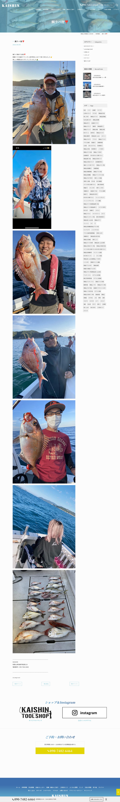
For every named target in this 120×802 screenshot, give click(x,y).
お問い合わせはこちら (106, 5)
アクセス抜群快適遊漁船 (89, 233)
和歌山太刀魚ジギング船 (89, 246)
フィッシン (86, 223)
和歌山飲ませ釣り (94, 194)
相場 (103, 297)
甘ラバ (94, 304)
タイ (92, 223)
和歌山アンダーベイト (89, 281)
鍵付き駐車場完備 (88, 278)
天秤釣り (93, 132)
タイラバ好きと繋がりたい (90, 184)
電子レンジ (95, 239)
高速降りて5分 (94, 191)
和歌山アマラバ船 (98, 171)
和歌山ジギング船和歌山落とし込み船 (92, 271)
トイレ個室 (98, 200)
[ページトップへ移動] (106, 799)
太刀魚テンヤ (101, 307)
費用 (99, 297)
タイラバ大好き (102, 207)
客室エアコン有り (88, 265)
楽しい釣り (86, 116)
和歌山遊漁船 (103, 116)
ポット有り (92, 187)
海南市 (94, 126)
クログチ (86, 301)
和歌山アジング (87, 129)
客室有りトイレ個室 (95, 262)
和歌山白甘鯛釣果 (88, 252)
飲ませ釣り (93, 307)
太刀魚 (85, 145)
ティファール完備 (98, 252)
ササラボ (95, 113)
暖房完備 (86, 284)
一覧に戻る (46, 684)
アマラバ (95, 139)
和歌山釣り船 (102, 113)
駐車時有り (100, 145)
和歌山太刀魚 (87, 149)
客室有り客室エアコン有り (90, 268)
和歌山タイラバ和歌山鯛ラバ (90, 207)
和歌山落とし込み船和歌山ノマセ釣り (92, 259)
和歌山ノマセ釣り (98, 152)
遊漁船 (85, 297)
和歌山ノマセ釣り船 (88, 291)
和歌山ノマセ (93, 284)
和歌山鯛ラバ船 (87, 158)
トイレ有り (86, 262)
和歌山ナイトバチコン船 (98, 175)
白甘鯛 (104, 304)
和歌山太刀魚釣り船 (101, 246)
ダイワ (103, 213)
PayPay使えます (87, 119)
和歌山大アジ (98, 220)
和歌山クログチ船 (88, 288)
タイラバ (86, 58)
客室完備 (98, 294)
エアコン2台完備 (96, 275)
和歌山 (103, 294)
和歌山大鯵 (102, 129)
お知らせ (86, 52)
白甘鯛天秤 (86, 155)
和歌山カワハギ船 (102, 284)
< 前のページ (17, 684)
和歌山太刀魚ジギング (89, 161)
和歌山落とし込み (96, 136)
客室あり (86, 187)
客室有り (94, 142)
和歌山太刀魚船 (87, 239)
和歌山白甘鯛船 (87, 175)
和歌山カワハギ (100, 132)
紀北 (85, 110)
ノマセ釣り (101, 149)
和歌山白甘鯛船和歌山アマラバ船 (91, 226)
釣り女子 (86, 210)
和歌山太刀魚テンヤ (97, 158)
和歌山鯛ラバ (101, 126)
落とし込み (86, 307)
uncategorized (16, 677)
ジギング (86, 55)
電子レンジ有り (100, 187)
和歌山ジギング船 (101, 165)
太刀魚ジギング (87, 113)
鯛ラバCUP (87, 61)
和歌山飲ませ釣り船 (95, 236)
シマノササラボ (95, 229)
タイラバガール (96, 213)
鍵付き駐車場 (101, 184)
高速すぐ (86, 194)
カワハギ (86, 310)
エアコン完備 (98, 291)
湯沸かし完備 (87, 181)
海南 (85, 304)
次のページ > (74, 684)
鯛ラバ (99, 304)
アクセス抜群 (87, 142)
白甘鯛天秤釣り (99, 161)
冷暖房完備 (99, 142)
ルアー (97, 301)
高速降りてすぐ (95, 123)
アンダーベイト (87, 275)
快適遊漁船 (96, 168)
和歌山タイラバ (94, 116)
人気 (96, 297)
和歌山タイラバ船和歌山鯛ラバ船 (91, 204)
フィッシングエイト (100, 197)
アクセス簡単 (102, 191)
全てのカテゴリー (89, 46)
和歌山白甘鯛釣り (88, 168)
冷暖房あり (86, 191)
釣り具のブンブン (88, 255)
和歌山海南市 (87, 136)
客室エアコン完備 (100, 281)
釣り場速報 (99, 181)
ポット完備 (99, 255)
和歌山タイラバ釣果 (88, 242)
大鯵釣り (92, 210)
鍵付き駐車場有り (100, 217)
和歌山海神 (96, 265)
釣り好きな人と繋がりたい (97, 155)
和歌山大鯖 (95, 129)
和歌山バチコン (87, 213)
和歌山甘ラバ (87, 123)
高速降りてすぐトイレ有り (100, 288)
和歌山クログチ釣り (88, 178)
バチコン (98, 210)
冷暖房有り (86, 236)
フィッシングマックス (89, 200)
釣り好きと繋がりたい (89, 197)
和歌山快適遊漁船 (88, 171)
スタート (104, 136)
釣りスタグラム (92, 145)
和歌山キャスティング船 (89, 217)
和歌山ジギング (87, 126)
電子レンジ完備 (98, 178)
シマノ (89, 110)
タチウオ (92, 301)
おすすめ (91, 297)
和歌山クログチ (87, 139)
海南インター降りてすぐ (89, 165)
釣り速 (93, 181)
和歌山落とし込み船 (88, 220)
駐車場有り (94, 149)
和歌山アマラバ (102, 139)
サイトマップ (88, 790)
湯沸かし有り (99, 233)
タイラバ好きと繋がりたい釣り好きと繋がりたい (95, 249)
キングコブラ (87, 229)
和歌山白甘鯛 (96, 119)
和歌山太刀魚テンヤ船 (89, 294)
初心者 (89, 304)
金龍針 (94, 110)
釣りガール (86, 132)
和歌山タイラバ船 (88, 152)
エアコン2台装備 (97, 278)
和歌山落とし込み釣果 (100, 242)
